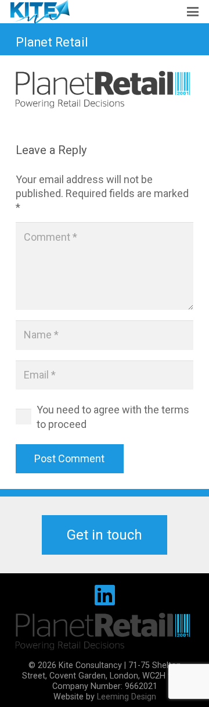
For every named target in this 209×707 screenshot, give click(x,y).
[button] (193, 11)
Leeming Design (126, 697)
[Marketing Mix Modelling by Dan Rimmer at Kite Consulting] (40, 11)
